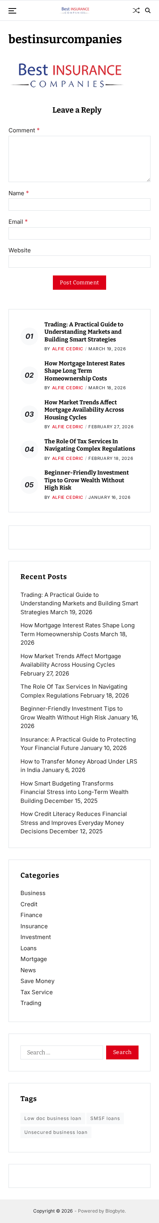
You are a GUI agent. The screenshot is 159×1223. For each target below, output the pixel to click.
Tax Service (36, 992)
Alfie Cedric (67, 348)
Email (18, 221)
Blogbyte (115, 1211)
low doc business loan (52, 1118)
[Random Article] (136, 10)
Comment (24, 130)
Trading (30, 1003)
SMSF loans (105, 1118)
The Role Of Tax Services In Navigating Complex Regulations (89, 445)
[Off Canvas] (12, 11)
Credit (28, 904)
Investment (35, 937)
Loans (28, 948)
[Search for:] (60, 1054)
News (28, 970)
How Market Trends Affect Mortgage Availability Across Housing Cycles (84, 410)
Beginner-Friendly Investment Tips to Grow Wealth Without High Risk (86, 480)
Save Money (37, 981)
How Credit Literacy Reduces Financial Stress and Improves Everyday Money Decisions (73, 822)
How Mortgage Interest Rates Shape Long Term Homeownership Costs (84, 371)
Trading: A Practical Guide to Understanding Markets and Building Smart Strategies (83, 332)
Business (33, 893)
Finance (31, 915)
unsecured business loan (56, 1132)
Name (18, 193)
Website (19, 250)
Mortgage (33, 959)
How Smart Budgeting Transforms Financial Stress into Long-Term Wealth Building (74, 792)
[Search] (148, 10)
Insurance (34, 926)
